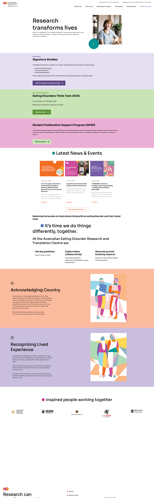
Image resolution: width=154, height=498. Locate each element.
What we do (73, 495)
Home (71, 491)
